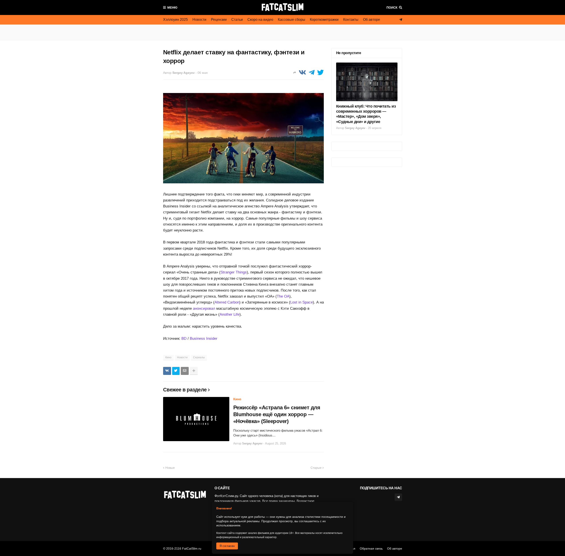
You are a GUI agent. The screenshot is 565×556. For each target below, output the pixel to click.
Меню (172, 7)
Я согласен (227, 546)
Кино (168, 357)
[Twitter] (320, 72)
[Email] (185, 371)
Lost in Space (301, 302)
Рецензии (219, 19)
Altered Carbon (227, 302)
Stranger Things (233, 272)
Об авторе (371, 19)
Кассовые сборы (291, 19)
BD (183, 338)
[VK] (302, 72)
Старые (316, 467)
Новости (199, 19)
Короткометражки (324, 19)
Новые (170, 467)
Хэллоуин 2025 (175, 19)
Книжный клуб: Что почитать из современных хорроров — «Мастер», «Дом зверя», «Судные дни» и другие (366, 114)
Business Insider (203, 338)
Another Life (229, 314)
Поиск (391, 7)
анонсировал (204, 308)
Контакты (350, 19)
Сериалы (199, 357)
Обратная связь (371, 548)
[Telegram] (312, 72)
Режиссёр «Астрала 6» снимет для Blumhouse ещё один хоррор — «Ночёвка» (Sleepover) (276, 414)
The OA (283, 296)
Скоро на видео (260, 19)
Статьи (237, 19)
